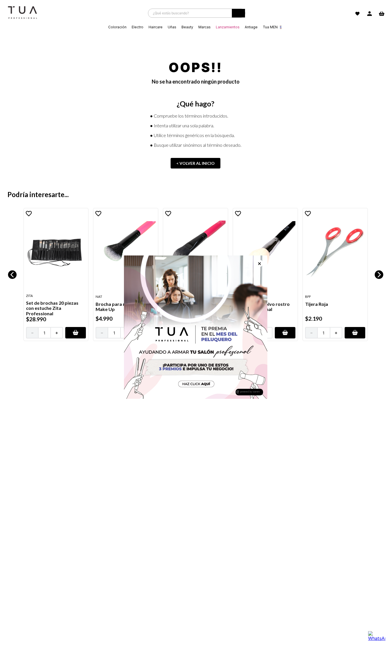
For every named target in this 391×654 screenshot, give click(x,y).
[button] (75, 332)
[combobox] (196, 13)
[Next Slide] (379, 274)
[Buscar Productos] (238, 14)
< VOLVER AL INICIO (195, 163)
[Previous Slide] (12, 274)
